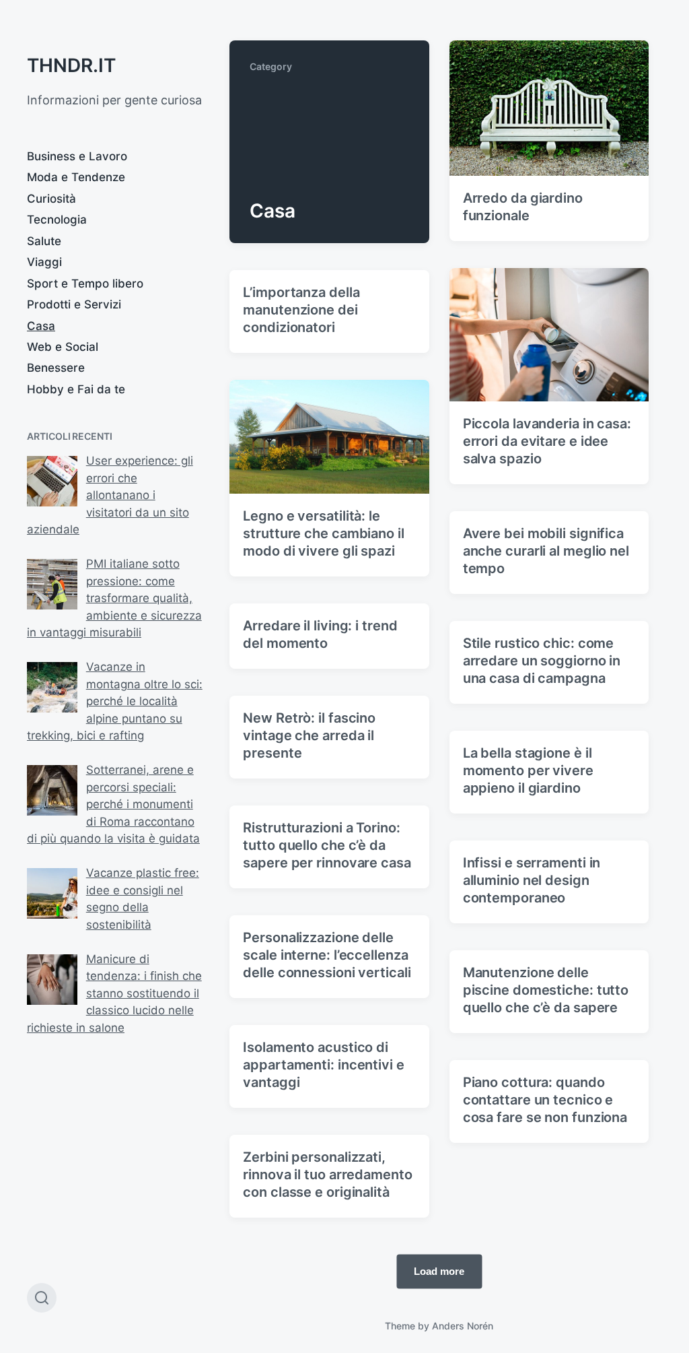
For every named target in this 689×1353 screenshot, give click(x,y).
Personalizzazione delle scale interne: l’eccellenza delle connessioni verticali (326, 955)
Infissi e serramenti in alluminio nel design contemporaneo (532, 880)
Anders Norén (462, 1325)
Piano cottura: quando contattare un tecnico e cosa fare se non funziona (545, 1099)
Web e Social (62, 347)
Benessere (56, 367)
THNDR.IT (71, 65)
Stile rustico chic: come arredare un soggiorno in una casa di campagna (542, 660)
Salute (44, 241)
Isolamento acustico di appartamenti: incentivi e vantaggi (323, 1064)
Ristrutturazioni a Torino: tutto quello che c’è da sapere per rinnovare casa (327, 845)
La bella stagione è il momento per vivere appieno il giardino (528, 770)
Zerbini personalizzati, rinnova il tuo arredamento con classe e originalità (327, 1174)
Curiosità (51, 198)
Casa (41, 326)
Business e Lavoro (77, 156)
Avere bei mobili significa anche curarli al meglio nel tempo (546, 550)
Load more (439, 1271)
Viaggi (44, 262)
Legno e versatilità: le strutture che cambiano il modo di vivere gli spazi (323, 533)
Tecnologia (57, 219)
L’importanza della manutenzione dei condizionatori (301, 309)
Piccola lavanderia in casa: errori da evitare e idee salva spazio (547, 441)
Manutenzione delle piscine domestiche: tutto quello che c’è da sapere (546, 990)
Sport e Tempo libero (85, 283)
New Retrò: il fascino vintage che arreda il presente (309, 735)
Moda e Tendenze (76, 177)
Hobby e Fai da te (76, 389)
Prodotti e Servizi (74, 304)
